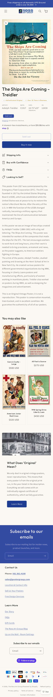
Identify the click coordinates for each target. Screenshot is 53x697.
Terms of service (27, 691)
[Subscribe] (45, 556)
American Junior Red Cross (14, 415)
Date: (22, 105)
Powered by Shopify (30, 686)
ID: (43, 105)
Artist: (5, 105)
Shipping (5, 120)
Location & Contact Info (16, 585)
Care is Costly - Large (14, 363)
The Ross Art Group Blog (16, 628)
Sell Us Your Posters (14, 590)
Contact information (27, 695)
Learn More (16, 504)
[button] (6, 11)
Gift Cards (10, 622)
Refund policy (45, 686)
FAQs (7, 617)
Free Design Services (14, 596)
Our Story (9, 611)
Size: (30, 105)
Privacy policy (13, 691)
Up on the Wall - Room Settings (19, 634)
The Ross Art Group (15, 686)
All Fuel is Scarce (39, 361)
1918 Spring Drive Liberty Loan (39, 411)
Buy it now (26, 144)
